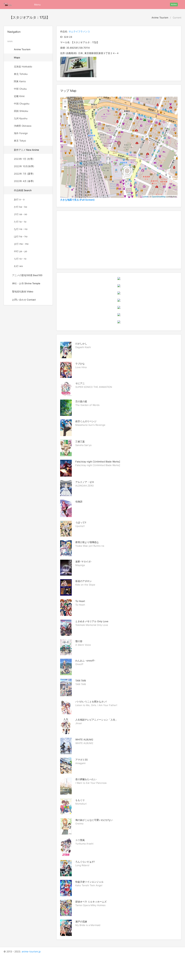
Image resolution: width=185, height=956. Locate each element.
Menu (37, 4)
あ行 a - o (19, 199)
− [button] (65, 107)
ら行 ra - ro (20, 258)
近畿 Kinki (19, 96)
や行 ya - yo (20, 251)
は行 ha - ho (20, 236)
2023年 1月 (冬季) (23, 158)
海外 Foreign (21, 133)
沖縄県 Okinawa (22, 125)
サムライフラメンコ (79, 31)
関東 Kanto (20, 81)
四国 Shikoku (21, 111)
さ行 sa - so (20, 214)
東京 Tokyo (20, 140)
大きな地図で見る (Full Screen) (77, 199)
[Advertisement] (119, 240)
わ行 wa (18, 266)
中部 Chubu (20, 88)
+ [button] (65, 101)
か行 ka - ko (20, 206)
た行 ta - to (20, 221)
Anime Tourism (159, 17)
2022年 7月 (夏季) (24, 173)
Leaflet (145, 196)
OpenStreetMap (159, 196)
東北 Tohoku (21, 73)
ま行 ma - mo (21, 243)
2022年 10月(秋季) (24, 166)
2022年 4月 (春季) (24, 181)
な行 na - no (20, 229)
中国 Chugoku (21, 103)
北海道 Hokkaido (23, 66)
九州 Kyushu (20, 118)
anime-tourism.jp (31, 951)
